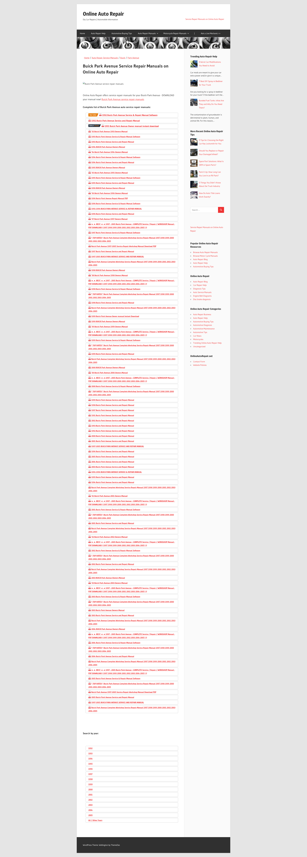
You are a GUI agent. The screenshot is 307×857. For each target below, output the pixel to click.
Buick (122, 57)
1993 (90, 753)
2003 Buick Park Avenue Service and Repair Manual (112, 467)
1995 (90, 763)
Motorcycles (198, 339)
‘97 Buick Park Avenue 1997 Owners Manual (109, 219)
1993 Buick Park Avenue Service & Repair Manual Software (115, 136)
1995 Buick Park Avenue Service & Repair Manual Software (115, 178)
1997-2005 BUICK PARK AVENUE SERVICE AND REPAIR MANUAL (117, 256)
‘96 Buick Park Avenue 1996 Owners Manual (109, 193)
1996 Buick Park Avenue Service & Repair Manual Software (115, 203)
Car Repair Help (200, 285)
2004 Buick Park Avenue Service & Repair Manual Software (115, 642)
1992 (90, 748)
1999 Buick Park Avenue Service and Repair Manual (112, 354)
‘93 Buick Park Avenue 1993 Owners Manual (109, 131)
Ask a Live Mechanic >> (210, 33)
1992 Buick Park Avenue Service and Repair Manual (115, 120)
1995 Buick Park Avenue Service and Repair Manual (112, 183)
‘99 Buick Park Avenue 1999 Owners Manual (109, 326)
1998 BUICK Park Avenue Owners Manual (108, 270)
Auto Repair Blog (200, 259)
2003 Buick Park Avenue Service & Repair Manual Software (115, 596)
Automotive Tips (200, 332)
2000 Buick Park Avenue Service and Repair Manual (112, 436)
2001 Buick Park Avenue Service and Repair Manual (112, 441)
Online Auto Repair (103, 14)
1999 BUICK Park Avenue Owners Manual (108, 321)
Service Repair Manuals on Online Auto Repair (204, 19)
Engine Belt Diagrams (202, 296)
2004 (90, 810)
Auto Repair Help (98, 33)
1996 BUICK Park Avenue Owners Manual (108, 188)
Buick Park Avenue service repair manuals (123, 99)
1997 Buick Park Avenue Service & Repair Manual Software (115, 232)
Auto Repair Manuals (147, 33)
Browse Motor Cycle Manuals (205, 256)
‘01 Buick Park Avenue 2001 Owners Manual (109, 496)
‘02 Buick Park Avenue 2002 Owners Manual (109, 537)
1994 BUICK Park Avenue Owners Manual (108, 147)
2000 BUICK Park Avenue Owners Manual (108, 367)
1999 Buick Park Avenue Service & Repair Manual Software (115, 340)
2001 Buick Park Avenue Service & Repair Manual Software (115, 509)
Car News (197, 336)
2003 (90, 805)
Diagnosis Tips (199, 288)
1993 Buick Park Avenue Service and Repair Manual (112, 142)
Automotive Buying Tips (122, 33)
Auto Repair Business (202, 314)
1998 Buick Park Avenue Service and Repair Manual (112, 302)
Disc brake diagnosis (202, 299)
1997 (90, 774)
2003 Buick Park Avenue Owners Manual (108, 610)
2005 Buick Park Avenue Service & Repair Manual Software (115, 678)
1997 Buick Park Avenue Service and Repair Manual (112, 251)
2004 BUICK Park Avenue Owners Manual (108, 629)
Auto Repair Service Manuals (105, 57)
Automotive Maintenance (204, 328)
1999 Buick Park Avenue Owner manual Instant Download (115, 316)
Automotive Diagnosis (202, 325)
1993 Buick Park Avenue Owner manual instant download (132, 126)
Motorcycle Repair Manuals (174, 33)
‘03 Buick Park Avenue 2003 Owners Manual (109, 583)
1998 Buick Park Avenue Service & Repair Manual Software (115, 289)
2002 (90, 799)
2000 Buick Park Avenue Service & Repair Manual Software (115, 386)
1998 (90, 779)
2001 (90, 794)
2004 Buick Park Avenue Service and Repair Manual (112, 461)
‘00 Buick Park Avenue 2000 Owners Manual (109, 372)
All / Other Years (95, 820)
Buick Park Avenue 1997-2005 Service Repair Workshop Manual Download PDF (123, 246)
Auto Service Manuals (202, 292)
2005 (90, 815)
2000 (90, 789)
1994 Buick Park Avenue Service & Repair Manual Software (115, 157)
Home (82, 33)
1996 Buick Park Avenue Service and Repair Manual (112, 214)
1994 (90, 758)
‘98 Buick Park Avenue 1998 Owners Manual (109, 275)
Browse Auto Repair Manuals (205, 252)
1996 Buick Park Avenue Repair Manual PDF (109, 198)
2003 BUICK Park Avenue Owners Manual (108, 578)
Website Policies (200, 365)
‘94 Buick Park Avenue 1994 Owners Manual (109, 152)
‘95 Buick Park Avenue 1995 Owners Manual (109, 172)
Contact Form (199, 361)
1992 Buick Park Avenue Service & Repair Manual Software (129, 115)
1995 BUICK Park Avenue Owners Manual (108, 167)
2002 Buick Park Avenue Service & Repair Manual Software (115, 550)
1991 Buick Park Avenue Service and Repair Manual (112, 415)
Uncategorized (199, 346)
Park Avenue (133, 57)
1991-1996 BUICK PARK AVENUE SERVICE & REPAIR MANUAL (116, 208)
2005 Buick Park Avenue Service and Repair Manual (112, 456)
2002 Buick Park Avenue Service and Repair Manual (112, 420)
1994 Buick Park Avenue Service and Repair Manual (112, 162)
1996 (90, 769)
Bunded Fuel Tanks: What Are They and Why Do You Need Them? (211, 104)
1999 (90, 784)
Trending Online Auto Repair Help (207, 343)
